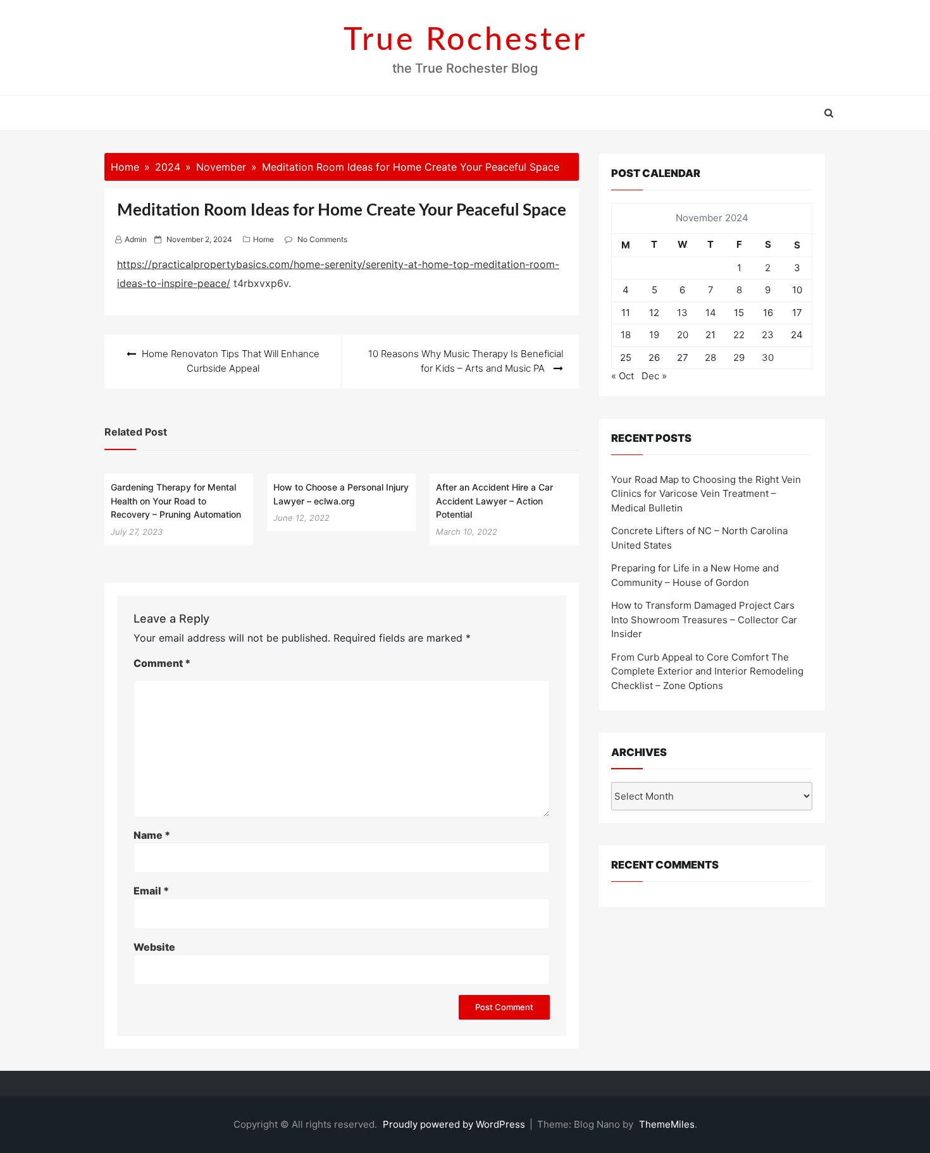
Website (154, 947)
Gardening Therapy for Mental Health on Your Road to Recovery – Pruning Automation (176, 501)
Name (151, 835)
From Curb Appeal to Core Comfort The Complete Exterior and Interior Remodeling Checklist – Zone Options (707, 671)
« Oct (622, 376)
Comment (161, 663)
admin (136, 239)
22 (739, 335)
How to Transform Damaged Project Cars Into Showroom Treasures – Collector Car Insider (704, 619)
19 (654, 335)
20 (682, 335)
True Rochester (465, 40)
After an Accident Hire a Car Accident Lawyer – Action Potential (494, 501)
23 (768, 335)
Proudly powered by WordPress (455, 1124)
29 (739, 357)
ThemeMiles (667, 1124)
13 (682, 313)
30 (768, 357)
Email (151, 890)
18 (626, 335)
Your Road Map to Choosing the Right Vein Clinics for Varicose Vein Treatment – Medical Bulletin (706, 493)
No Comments (322, 239)
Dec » (654, 376)
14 (710, 313)
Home (263, 239)
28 (710, 357)
